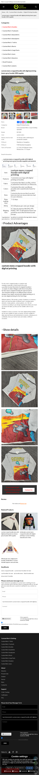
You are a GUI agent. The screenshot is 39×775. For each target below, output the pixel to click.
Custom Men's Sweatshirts (8, 649)
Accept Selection (19, 768)
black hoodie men (29, 573)
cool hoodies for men (7, 573)
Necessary (8, 771)
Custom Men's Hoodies (15, 12)
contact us (28, 490)
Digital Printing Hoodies (30, 12)
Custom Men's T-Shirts (7, 641)
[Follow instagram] (16, 752)
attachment (7, 618)
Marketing (32, 771)
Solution (3, 676)
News (2, 682)
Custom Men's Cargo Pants (8, 658)
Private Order (4, 673)
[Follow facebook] (13, 752)
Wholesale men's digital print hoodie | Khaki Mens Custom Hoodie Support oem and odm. (9, 560)
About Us (3, 671)
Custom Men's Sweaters (7, 661)
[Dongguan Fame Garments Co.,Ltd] (20, 7)
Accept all (29, 768)
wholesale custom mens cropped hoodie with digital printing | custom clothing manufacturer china (27, 534)
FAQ (2, 698)
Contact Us (4, 685)
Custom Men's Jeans (6, 664)
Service (3, 679)
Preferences (24, 771)
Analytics (16, 771)
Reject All (9, 768)
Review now (23, 503)
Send (5, 628)
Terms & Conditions (23, 624)
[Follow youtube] (9, 752)
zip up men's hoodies (7, 576)
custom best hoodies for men (22, 570)
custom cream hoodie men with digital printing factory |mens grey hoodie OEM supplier (10, 533)
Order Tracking (5, 692)
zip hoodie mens (18, 573)
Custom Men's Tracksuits (7, 644)
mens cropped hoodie (7, 570)
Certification (4, 695)
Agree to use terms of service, (14, 624)
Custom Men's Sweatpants (8, 652)
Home (3, 12)
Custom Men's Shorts (6, 655)
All (7, 12)
